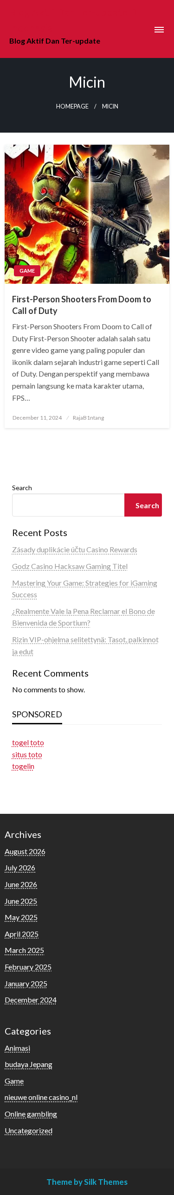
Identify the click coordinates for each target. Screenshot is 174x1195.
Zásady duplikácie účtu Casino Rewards (74, 549)
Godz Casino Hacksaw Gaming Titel (70, 566)
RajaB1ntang (88, 417)
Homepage (72, 106)
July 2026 (20, 867)
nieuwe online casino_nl (41, 1097)
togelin (23, 765)
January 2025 (26, 983)
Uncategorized (28, 1130)
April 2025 (22, 933)
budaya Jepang (28, 1064)
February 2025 (28, 966)
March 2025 (24, 950)
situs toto (27, 754)
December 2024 (31, 999)
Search (22, 488)
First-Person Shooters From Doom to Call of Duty (81, 305)
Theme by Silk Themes (87, 1182)
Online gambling (31, 1113)
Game (27, 271)
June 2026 (21, 884)
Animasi (17, 1047)
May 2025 (21, 917)
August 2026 (25, 851)
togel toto (28, 742)
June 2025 (21, 900)
